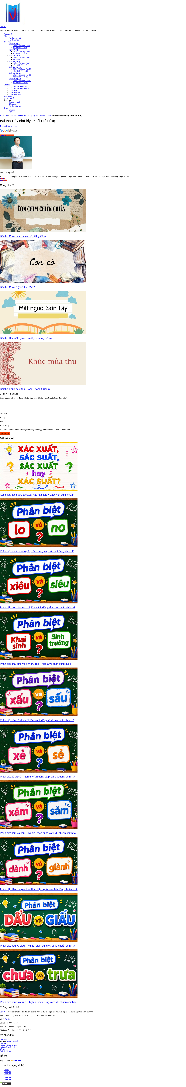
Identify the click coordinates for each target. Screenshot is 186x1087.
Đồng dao (12, 104)
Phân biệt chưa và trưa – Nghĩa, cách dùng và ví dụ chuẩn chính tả (38, 1002)
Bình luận (4, 414)
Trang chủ (8, 34)
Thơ (6, 36)
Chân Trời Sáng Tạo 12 (22, 81)
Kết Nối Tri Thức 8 (20, 59)
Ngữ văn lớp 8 (14, 55)
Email (2, 422)
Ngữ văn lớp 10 (15, 67)
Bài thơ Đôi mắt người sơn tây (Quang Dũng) (26, 338)
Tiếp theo (3, 180)
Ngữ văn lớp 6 (14, 44)
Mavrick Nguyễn (13, 1041)
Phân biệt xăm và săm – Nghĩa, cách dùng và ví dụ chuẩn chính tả (38, 833)
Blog (6, 108)
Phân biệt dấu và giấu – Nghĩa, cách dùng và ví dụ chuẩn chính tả (37, 945)
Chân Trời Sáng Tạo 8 (21, 57)
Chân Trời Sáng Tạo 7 (21, 52)
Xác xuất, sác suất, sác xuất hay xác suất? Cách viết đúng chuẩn (37, 494)
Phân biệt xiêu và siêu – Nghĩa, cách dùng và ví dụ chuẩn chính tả (37, 607)
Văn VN (3, 27)
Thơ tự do (10, 135)
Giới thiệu (4, 1039)
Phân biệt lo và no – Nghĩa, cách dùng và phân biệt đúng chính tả (37, 551)
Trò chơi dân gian (15, 106)
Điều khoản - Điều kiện (9, 1045)
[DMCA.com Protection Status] (5, 1084)
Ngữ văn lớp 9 (14, 61)
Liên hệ (3, 1043)
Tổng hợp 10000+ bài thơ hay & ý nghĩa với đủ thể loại (30, 115)
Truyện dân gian (15, 92)
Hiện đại (3, 135)
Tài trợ (2, 1049)
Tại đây (7, 1019)
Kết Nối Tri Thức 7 (20, 53)
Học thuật (8, 96)
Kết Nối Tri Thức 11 (20, 77)
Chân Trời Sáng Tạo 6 (21, 46)
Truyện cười (13, 90)
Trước (2, 178)
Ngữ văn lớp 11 (15, 73)
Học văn (7, 42)
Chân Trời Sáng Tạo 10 (22, 69)
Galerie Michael (6, 1051)
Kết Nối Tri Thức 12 (20, 83)
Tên (2, 418)
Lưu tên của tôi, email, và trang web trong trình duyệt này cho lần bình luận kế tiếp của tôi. (37, 430)
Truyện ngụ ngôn (15, 94)
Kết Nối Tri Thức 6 (20, 48)
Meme (11, 112)
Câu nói (12, 110)
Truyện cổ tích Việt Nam (18, 87)
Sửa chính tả (9, 98)
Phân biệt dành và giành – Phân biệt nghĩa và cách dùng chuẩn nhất (39, 889)
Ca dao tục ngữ (14, 102)
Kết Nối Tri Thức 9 (20, 65)
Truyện (7, 85)
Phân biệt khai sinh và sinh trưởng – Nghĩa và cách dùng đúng (35, 663)
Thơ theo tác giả (15, 38)
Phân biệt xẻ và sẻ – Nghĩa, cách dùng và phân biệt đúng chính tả (37, 776)
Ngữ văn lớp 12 (15, 79)
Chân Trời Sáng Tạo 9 (21, 63)
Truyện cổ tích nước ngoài (19, 88)
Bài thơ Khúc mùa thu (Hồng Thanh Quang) (25, 389)
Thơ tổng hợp (14, 40)
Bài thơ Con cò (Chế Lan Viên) (17, 287)
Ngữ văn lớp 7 (14, 50)
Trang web (4, 426)
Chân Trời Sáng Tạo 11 (22, 75)
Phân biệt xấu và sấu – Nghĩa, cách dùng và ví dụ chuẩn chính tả (37, 720)
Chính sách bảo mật (7, 1047)
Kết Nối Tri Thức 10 (20, 71)
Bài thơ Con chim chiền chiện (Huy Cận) (23, 236)
